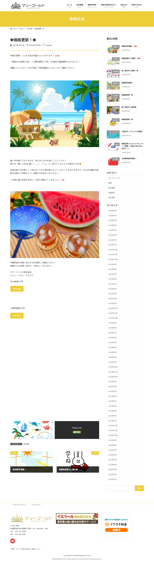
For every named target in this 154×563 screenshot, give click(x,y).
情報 (110, 183)
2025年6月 (112, 279)
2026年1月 (112, 245)
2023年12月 (113, 367)
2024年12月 (113, 308)
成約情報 (111, 188)
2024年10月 (113, 318)
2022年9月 (112, 440)
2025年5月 (112, 284)
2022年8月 (112, 445)
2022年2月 (112, 474)
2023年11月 (113, 372)
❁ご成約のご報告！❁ (130, 70)
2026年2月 (112, 240)
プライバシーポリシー (20, 505)
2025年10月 (113, 259)
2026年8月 (112, 211)
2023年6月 (112, 396)
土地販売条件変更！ (129, 158)
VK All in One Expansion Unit (92, 559)
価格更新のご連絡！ (131, 58)
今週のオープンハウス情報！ (132, 131)
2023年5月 (112, 401)
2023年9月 (112, 381)
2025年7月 (112, 274)
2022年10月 (113, 435)
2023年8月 (112, 386)
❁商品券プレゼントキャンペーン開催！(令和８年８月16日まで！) (132, 146)
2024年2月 (112, 357)
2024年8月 (112, 328)
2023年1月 (112, 421)
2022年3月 (112, 469)
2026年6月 (112, 220)
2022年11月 (113, 430)
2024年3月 (112, 352)
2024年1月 (112, 362)
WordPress (64, 559)
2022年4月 (112, 464)
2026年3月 (112, 235)
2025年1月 (112, 303)
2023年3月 (112, 411)
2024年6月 (112, 338)
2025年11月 (113, 254)
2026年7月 (112, 215)
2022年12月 (113, 425)
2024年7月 (112, 333)
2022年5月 (112, 460)
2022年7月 (112, 450)
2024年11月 (113, 313)
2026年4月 (112, 230)
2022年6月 (112, 455)
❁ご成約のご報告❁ (129, 107)
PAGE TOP (148, 544)
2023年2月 (112, 416)
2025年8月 (112, 269)
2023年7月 (112, 391)
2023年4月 (112, 406)
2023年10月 (113, 377)
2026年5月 (112, 225)
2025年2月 (112, 298)
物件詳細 (17, 289)
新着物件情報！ (130, 46)
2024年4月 (112, 347)
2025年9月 (112, 264)
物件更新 (26, 444)
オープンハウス (114, 178)
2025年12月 (113, 250)
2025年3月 (112, 294)
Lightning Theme (76, 559)
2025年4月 (112, 289)
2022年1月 (112, 479)
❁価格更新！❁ (127, 95)
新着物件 (111, 193)
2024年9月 (112, 323)
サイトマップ (36, 505)
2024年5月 (112, 342)
